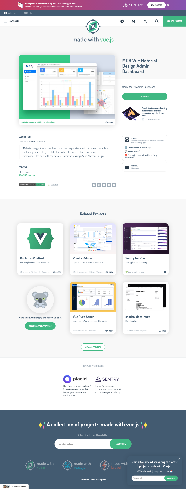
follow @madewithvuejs (40, 326)
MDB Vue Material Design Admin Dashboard (139, 65)
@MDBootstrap (28, 175)
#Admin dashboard (29, 122)
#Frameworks (25, 272)
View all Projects (93, 347)
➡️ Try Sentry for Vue (151, 119)
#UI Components (45, 272)
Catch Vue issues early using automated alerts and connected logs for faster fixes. (154, 112)
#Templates (50, 122)
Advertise (84, 479)
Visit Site (145, 96)
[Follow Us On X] (145, 21)
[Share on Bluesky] (114, 185)
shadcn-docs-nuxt (137, 316)
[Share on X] (99, 185)
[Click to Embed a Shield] (32, 184)
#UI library (41, 122)
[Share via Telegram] (109, 185)
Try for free (156, 5)
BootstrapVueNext (32, 258)
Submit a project (174, 21)
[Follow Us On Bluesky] (133, 21)
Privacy (94, 479)
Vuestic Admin (82, 258)
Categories (14, 21)
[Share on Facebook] (94, 185)
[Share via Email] (104, 185)
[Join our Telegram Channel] (122, 21)
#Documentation (131, 331)
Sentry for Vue (135, 258)
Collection (12, 12)
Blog (31, 12)
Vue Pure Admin (83, 316)
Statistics (54, 184)
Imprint (102, 479)
